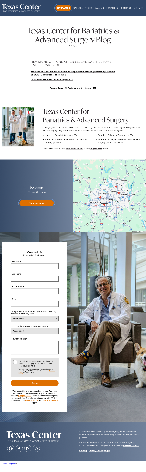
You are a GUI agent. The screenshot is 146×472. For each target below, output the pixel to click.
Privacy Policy (31, 400)
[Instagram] (27, 448)
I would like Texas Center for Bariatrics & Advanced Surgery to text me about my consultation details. (36, 367)
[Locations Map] (109, 196)
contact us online (74, 148)
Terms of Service (50, 400)
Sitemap (83, 450)
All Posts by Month (74, 88)
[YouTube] (36, 448)
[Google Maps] (10, 448)
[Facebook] (19, 448)
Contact (126, 8)
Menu (137, 8)
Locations (112, 8)
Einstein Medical (131, 445)
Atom (88, 88)
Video (89, 8)
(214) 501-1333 (95, 148)
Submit (35, 383)
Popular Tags (56, 88)
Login (107, 450)
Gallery (78, 8)
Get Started (63, 8)
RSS (94, 88)
